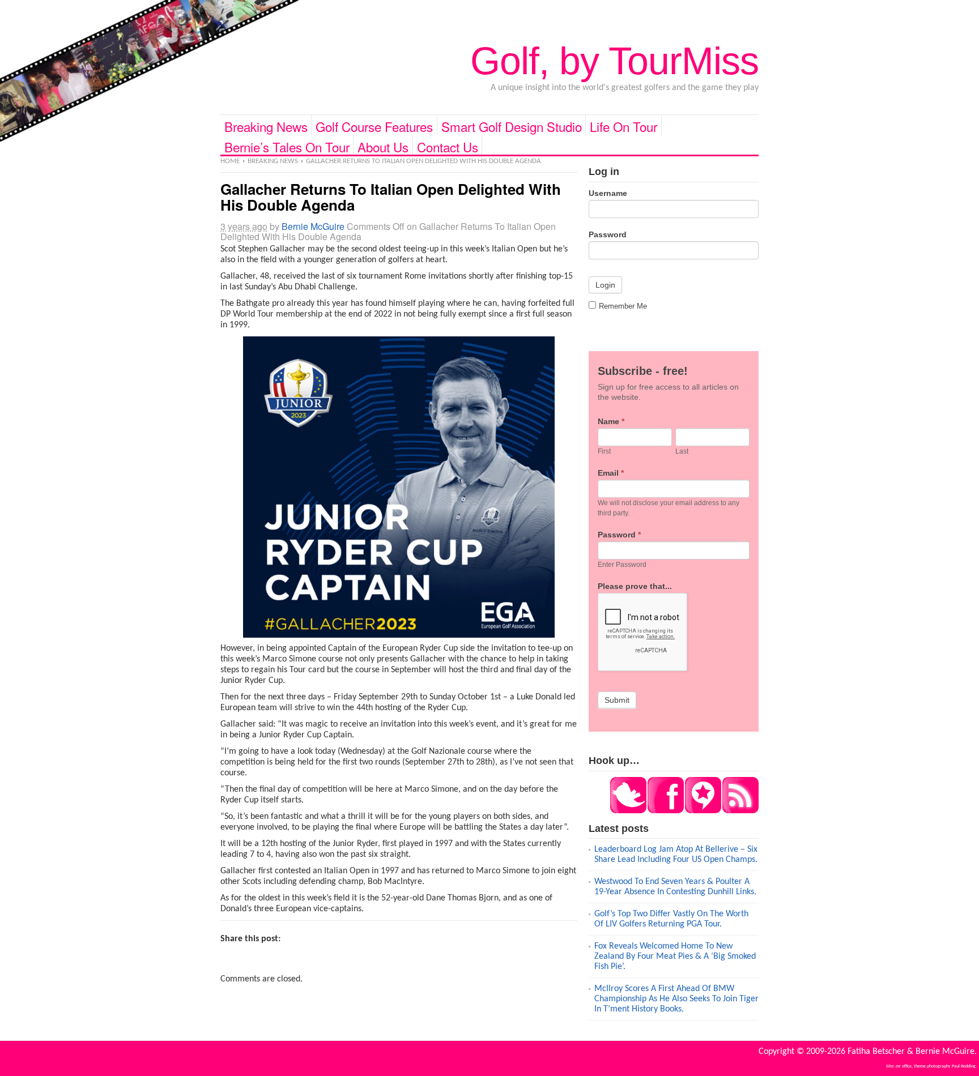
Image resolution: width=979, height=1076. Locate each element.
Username (608, 193)
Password (608, 234)
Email (611, 472)
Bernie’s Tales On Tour (287, 146)
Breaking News (266, 126)
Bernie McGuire (313, 226)
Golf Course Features (374, 126)
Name (611, 421)
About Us (382, 146)
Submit (617, 699)
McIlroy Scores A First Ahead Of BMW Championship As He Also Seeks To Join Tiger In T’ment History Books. (676, 999)
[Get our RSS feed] (740, 810)
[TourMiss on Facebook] (665, 810)
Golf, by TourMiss (614, 60)
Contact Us (447, 146)
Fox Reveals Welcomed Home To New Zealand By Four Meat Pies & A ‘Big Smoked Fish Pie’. (675, 956)
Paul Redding (964, 1066)
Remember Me (623, 306)
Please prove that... (635, 586)
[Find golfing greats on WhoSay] (702, 810)
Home (230, 161)
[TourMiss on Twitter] (628, 810)
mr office (904, 1066)
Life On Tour (623, 126)
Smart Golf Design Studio (511, 126)
